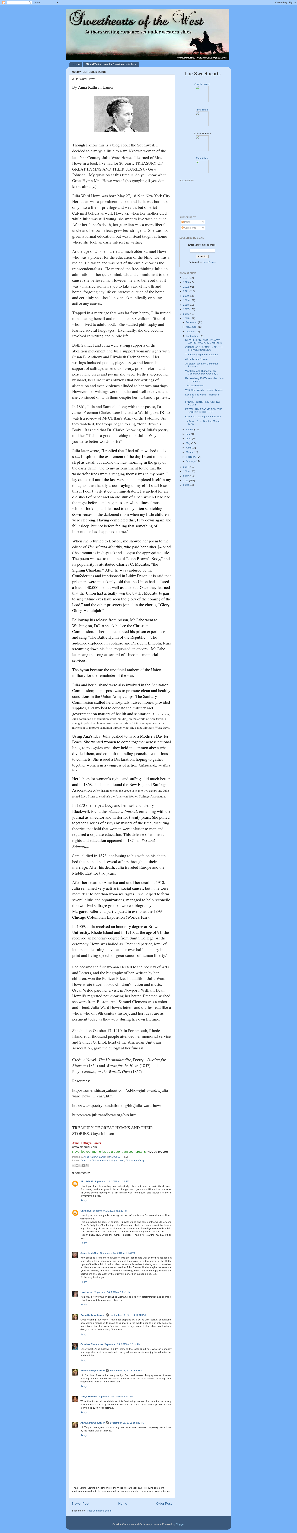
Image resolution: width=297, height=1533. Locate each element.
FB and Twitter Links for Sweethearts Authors (111, 64)
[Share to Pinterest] (87, 1165)
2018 (186, 305)
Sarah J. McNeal (89, 1253)
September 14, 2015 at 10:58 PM (112, 1292)
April (188, 447)
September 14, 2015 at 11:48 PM (128, 1315)
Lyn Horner (86, 1292)
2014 (186, 467)
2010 (186, 485)
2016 (186, 314)
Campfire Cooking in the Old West (203, 416)
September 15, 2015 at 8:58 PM (127, 1370)
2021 (186, 291)
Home (76, 64)
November (192, 327)
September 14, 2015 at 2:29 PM (110, 1210)
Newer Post (80, 1503)
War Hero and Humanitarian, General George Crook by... (201, 372)
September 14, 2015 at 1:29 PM (111, 1181)
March (190, 452)
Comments (190, 227)
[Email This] (73, 1165)
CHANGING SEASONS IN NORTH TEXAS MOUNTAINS (204, 348)
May (188, 443)
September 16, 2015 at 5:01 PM (115, 1396)
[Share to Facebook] (83, 1165)
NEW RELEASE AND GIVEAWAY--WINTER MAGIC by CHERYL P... (204, 341)
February (191, 457)
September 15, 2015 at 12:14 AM (122, 1344)
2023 (186, 282)
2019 (186, 300)
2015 (186, 318)
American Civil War (91, 1160)
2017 (186, 309)
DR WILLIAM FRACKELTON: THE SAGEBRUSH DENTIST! (203, 410)
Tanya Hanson (88, 1396)
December (192, 322)
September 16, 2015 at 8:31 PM (127, 1422)
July (188, 434)
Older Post (164, 1503)
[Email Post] (125, 1157)
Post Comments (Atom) (99, 1510)
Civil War (130, 1160)
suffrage (140, 1160)
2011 (186, 480)
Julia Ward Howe (194, 385)
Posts (187, 222)
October (190, 331)
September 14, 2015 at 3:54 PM (117, 1253)
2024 (186, 277)
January (190, 461)
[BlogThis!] (77, 1165)
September (192, 336)
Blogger (180, 1524)
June (189, 438)
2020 (186, 296)
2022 (186, 287)
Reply (83, 1200)
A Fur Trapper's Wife (196, 359)
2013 (186, 471)
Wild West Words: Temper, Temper (204, 390)
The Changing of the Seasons (201, 354)
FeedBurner (209, 262)
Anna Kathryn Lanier (95, 1157)
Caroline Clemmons (91, 1344)
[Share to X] (80, 1165)
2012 (186, 476)
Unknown (86, 1210)
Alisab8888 (86, 1181)
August (190, 429)
